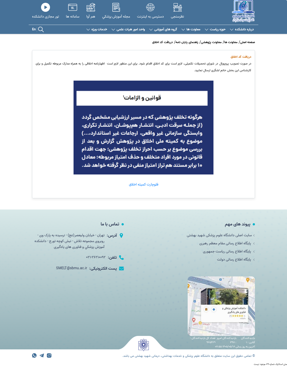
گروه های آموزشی (165, 29)
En (34, 29)
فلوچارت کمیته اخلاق (143, 184)
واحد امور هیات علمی (131, 29)
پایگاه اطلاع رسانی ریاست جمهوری (227, 251)
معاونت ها (193, 29)
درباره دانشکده (244, 29)
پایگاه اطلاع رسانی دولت (234, 259)
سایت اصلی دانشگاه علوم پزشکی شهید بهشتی (219, 235)
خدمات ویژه (99, 29)
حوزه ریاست (218, 29)
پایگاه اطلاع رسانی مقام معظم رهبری (225, 243)
